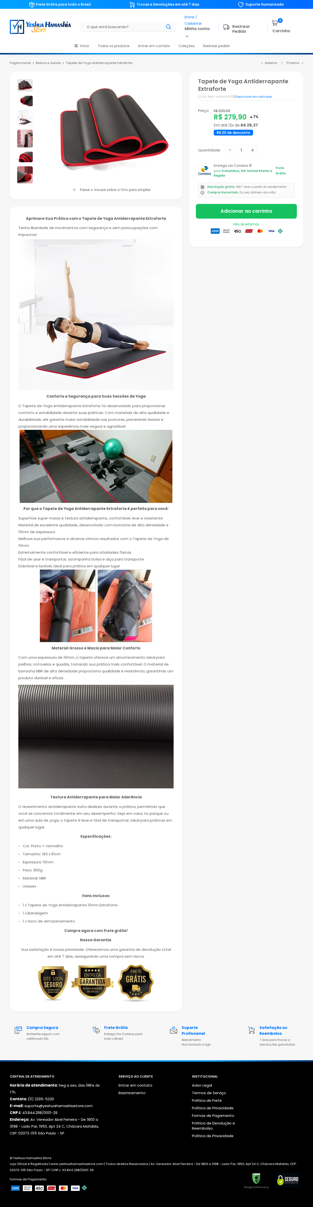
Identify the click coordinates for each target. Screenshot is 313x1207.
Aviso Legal (202, 1085)
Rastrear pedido (216, 45)
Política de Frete (207, 1100)
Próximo (293, 63)
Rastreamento (132, 1092)
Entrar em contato (154, 45)
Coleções (187, 45)
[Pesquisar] (169, 27)
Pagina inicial (20, 63)
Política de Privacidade (213, 1108)
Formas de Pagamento (213, 1115)
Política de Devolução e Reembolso (213, 1126)
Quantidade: (209, 149)
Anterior (271, 63)
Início (84, 45)
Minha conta (197, 29)
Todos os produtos (114, 45)
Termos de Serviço (209, 1092)
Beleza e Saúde (48, 63)
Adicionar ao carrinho (246, 211)
